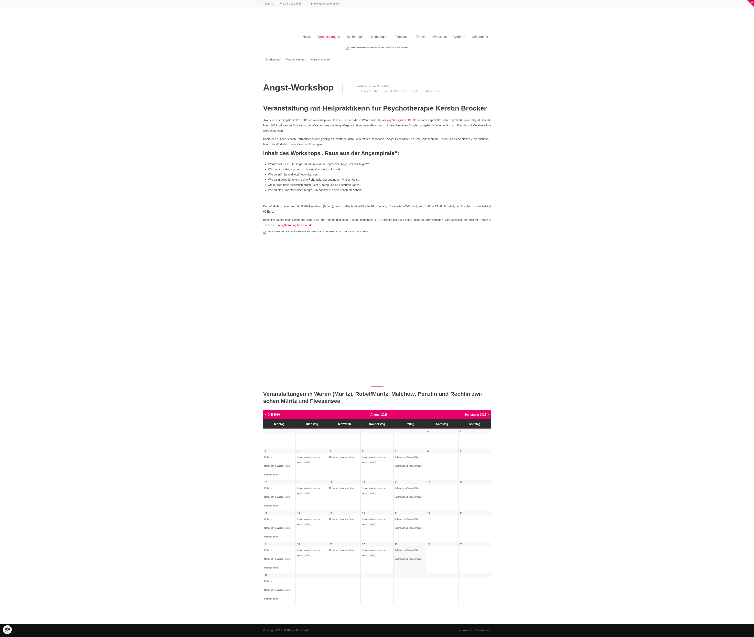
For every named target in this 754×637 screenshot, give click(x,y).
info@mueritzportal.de (324, 3)
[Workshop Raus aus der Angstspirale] (377, 306)
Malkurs (268, 457)
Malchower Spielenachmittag (408, 466)
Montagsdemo (271, 474)
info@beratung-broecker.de (295, 225)
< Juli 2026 (272, 414)
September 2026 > (476, 414)
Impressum (465, 630)
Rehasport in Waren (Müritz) (277, 466)
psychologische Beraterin (403, 120)
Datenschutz (483, 630)
